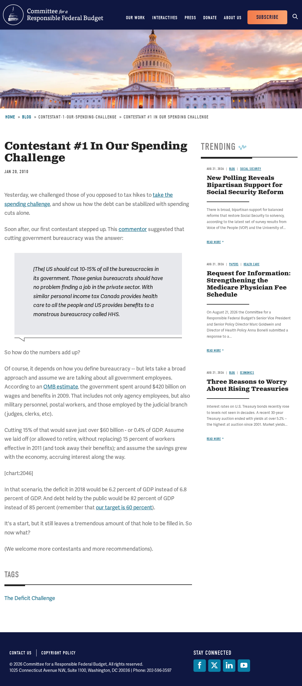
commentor (133, 229)
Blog (26, 117)
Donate (210, 17)
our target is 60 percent (124, 507)
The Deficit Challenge (29, 598)
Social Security (250, 169)
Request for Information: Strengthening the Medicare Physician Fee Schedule (249, 284)
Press (190, 17)
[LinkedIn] (229, 665)
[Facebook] (199, 665)
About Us (233, 17)
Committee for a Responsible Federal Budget (53, 14)
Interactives (165, 17)
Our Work (135, 17)
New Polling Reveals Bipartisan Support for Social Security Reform (245, 185)
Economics (247, 373)
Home (10, 117)
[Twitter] (214, 665)
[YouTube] (244, 665)
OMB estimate (60, 386)
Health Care (252, 264)
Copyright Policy (58, 653)
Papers (234, 264)
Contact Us (20, 653)
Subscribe (267, 17)
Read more (214, 242)
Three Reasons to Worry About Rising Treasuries (247, 385)
